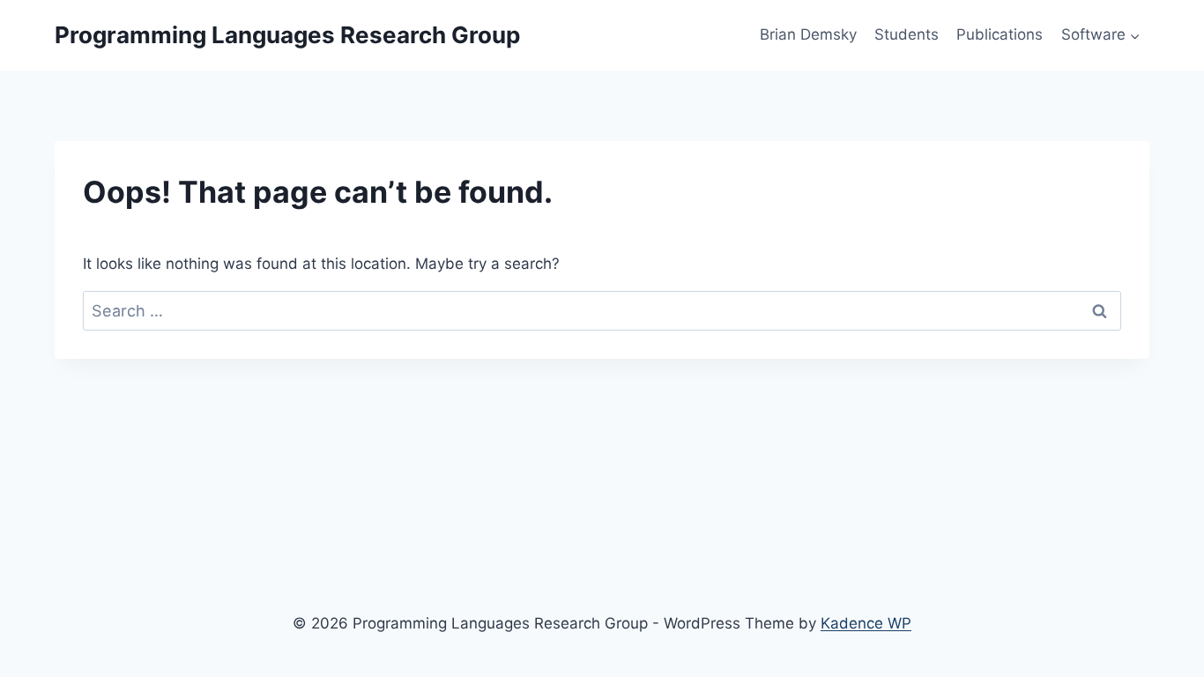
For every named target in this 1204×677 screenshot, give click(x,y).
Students (906, 34)
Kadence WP (866, 623)
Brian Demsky (808, 34)
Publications (999, 34)
